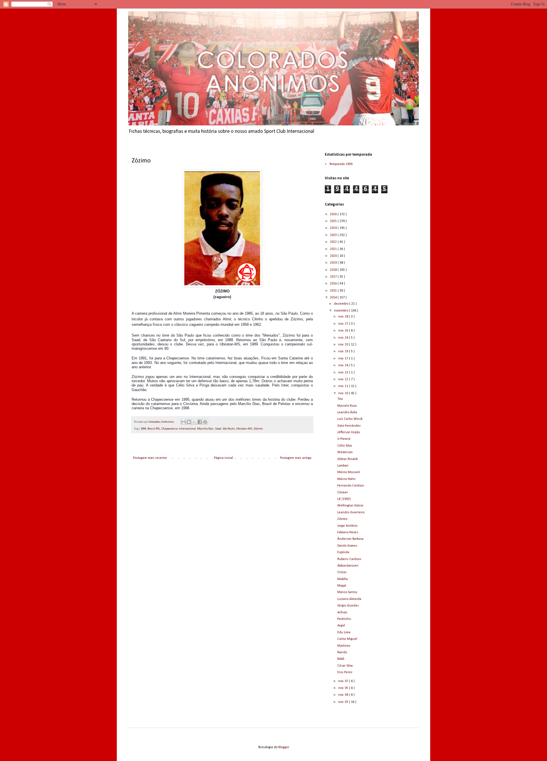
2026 (334, 214)
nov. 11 (343, 386)
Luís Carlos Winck (350, 419)
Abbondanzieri (347, 565)
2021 (334, 249)
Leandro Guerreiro (350, 512)
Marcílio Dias (205, 428)
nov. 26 (343, 330)
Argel (341, 625)
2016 (334, 283)
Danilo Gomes (347, 546)
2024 (334, 228)
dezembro (341, 304)
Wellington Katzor (350, 505)
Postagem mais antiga (295, 458)
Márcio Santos (347, 592)
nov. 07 (343, 681)
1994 (143, 428)
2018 (334, 270)
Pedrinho (344, 619)
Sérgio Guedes (348, 605)
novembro (341, 310)
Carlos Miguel (347, 639)
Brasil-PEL (154, 428)
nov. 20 (343, 344)
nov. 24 (343, 337)
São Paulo (228, 428)
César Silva (345, 666)
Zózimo (258, 428)
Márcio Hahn (346, 479)
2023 (334, 235)
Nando (342, 652)
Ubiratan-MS (244, 428)
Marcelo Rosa (347, 406)
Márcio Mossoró (348, 472)
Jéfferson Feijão (348, 432)
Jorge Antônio (347, 526)
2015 (334, 290)
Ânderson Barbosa (350, 539)
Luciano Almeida (349, 599)
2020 (334, 256)
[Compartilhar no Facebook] (200, 422)
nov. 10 (343, 393)
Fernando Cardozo (350, 485)
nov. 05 (343, 688)
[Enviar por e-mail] (183, 422)
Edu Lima (343, 632)
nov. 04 (343, 695)
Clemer (342, 492)
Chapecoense (169, 428)
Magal (341, 585)
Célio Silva (344, 445)
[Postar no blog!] (189, 422)
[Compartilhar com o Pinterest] (205, 422)
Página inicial (223, 458)
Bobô (340, 659)
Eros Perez (344, 672)
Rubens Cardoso (349, 559)
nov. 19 (343, 351)
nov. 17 (343, 358)
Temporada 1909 (340, 164)
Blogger (283, 747)
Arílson (342, 612)
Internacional (187, 428)
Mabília (342, 579)
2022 (334, 242)
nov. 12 (343, 379)
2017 (334, 276)
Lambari (342, 465)
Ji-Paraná (343, 439)
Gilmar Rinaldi (347, 459)
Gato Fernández (349, 426)
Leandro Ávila (347, 412)
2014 (334, 297)
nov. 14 (343, 365)
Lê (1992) (344, 499)
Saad (218, 428)
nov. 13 (343, 372)
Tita (340, 399)
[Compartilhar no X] (194, 422)
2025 (334, 221)
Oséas (341, 572)
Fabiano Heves (347, 532)
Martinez (343, 646)
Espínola (343, 552)
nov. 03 (343, 702)
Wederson (345, 452)
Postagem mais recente (150, 458)
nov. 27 (343, 323)
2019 (334, 262)
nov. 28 (343, 316)
